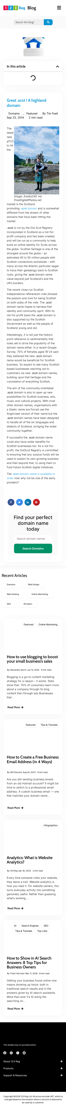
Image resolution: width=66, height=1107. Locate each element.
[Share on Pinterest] (36, 504)
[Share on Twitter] (19, 504)
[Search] (48, 22)
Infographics (51, 825)
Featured (31, 113)
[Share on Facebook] (11, 504)
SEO (46, 925)
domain (28, 208)
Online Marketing (48, 624)
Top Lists (42, 930)
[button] (57, 66)
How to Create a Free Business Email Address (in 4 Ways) (33, 759)
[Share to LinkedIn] (28, 504)
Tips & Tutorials (49, 724)
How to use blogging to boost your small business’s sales (32, 659)
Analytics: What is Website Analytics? (29, 859)
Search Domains (33, 548)
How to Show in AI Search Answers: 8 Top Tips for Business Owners (29, 963)
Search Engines (30, 925)
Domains (14, 113)
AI (15, 925)
